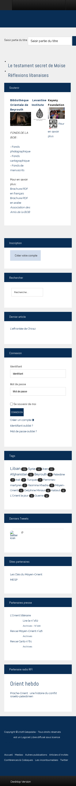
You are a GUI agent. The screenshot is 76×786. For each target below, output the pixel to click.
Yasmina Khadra (38, 485)
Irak (18, 479)
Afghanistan (18, 474)
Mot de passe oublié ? (23, 431)
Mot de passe (18, 384)
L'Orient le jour (19, 495)
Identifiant (16, 366)
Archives (27, 626)
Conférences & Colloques (18, 760)
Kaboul (55, 490)
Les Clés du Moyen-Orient (26, 574)
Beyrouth (40, 474)
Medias (19, 754)
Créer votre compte (26, 255)
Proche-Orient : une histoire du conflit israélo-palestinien (33, 695)
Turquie (32, 479)
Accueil (8, 754)
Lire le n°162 (30, 620)
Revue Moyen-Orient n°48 (26, 631)
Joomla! (8, 737)
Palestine (59, 474)
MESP (14, 579)
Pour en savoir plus (56, 130)
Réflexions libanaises (28, 75)
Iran (45, 469)
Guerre (39, 495)
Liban (15, 468)
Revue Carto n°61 (21, 641)
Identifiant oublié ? (21, 425)
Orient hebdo (24, 683)
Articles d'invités (58, 754)
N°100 (37, 626)
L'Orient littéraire (20, 615)
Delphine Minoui (34, 490)
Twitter (64, 760)
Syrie (31, 469)
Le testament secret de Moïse (36, 65)
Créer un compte (21, 420)
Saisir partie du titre (16, 40)
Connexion (17, 412)
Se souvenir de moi (25, 404)
